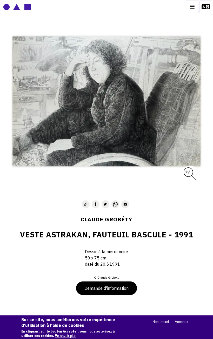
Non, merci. (161, 322)
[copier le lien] (86, 204)
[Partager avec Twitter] (105, 204)
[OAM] (17, 7)
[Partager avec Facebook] (95, 204)
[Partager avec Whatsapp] (115, 204)
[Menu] (192, 7)
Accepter (181, 322)
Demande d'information (106, 288)
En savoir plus (65, 336)
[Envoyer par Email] (125, 204)
